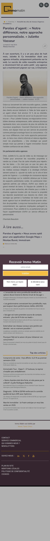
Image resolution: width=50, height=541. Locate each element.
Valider (25, 273)
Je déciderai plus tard (38, 283)
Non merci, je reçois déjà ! (15, 283)
